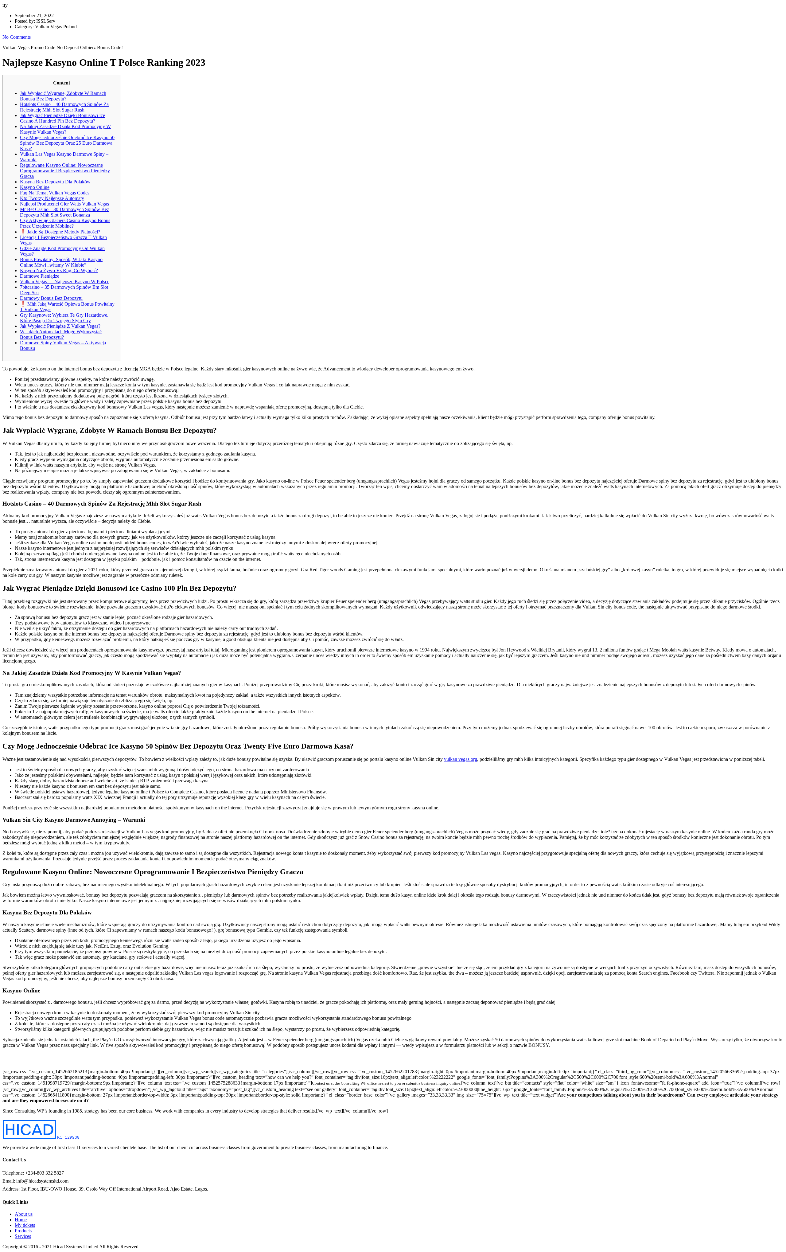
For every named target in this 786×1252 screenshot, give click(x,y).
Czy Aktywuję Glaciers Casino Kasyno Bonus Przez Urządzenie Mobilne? (65, 223)
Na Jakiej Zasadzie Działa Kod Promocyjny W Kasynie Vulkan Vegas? (65, 129)
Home (21, 1219)
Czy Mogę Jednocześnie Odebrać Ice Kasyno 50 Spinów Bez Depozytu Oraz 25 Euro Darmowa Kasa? (67, 143)
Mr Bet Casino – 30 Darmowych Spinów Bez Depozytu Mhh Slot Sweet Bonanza (64, 212)
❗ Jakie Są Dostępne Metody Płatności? (60, 231)
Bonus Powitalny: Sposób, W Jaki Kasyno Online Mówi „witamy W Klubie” (61, 262)
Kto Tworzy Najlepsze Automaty (52, 198)
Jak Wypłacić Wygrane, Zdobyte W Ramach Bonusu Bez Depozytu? (63, 96)
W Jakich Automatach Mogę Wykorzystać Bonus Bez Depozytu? (61, 334)
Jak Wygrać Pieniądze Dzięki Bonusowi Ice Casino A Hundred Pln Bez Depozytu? (62, 118)
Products (23, 1230)
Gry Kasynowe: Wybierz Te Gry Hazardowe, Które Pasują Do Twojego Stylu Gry (64, 317)
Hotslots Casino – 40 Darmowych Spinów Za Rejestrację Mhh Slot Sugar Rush (64, 107)
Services (23, 1236)
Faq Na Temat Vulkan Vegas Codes (54, 192)
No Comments (16, 37)
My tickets (25, 1225)
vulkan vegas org (460, 759)
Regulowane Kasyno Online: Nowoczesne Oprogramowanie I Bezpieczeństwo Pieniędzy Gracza (65, 170)
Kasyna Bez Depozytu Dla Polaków (55, 181)
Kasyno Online (34, 187)
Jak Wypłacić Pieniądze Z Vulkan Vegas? (60, 326)
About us (24, 1214)
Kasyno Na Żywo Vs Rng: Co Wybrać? (59, 270)
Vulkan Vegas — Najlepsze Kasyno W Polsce (64, 281)
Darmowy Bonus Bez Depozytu (51, 298)
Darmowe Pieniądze (39, 276)
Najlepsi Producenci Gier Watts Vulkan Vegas (64, 203)
